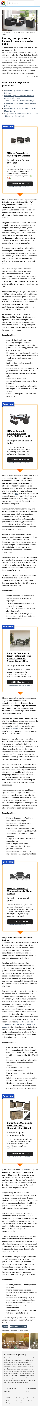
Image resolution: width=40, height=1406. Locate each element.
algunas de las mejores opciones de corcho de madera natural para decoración (18, 1024)
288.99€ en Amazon (20, 682)
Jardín (5, 1326)
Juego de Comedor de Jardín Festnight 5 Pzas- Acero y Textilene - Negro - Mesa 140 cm (20, 103)
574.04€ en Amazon (20, 460)
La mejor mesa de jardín (18, 665)
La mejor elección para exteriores (18, 161)
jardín (26, 1170)
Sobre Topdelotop (10, 1388)
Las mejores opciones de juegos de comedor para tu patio (17, 41)
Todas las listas (30, 1388)
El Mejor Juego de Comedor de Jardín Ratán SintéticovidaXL (18, 433)
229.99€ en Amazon (20, 1154)
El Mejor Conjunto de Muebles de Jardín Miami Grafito (19, 891)
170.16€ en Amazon (20, 922)
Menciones (31, 1401)
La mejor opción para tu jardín (18, 899)
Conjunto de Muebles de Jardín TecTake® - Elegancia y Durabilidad (19, 1125)
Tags (27, 1391)
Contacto (7, 1391)
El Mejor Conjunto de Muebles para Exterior (18, 154)
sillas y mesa (13, 729)
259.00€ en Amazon (20, 184)
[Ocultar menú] (37, 3)
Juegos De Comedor (18, 1326)
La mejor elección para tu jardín (19, 441)
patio (16, 493)
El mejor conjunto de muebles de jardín (17, 1133)
